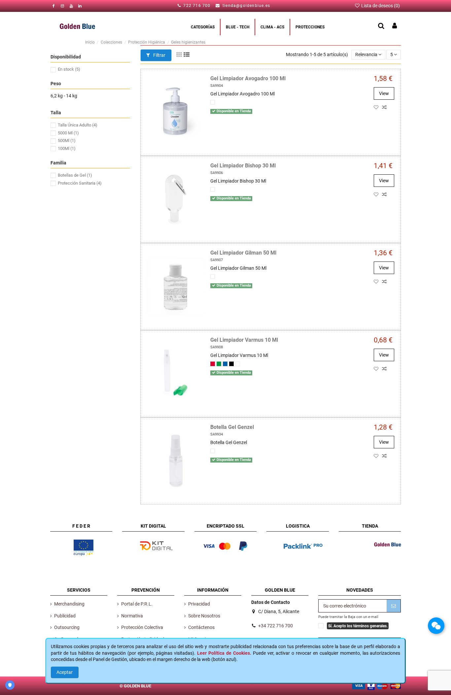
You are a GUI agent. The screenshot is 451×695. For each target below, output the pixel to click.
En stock (69, 69)
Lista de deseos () (380, 5)
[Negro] (231, 364)
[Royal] (225, 364)
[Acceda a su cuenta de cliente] (394, 26)
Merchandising (69, 604)
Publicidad (65, 615)
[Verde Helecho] (219, 364)
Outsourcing (67, 627)
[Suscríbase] (393, 606)
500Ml (67, 140)
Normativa (132, 615)
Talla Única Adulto (77, 124)
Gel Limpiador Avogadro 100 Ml (248, 78)
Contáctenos (201, 627)
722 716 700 (197, 5)
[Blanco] (212, 276)
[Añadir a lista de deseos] (378, 107)
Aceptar (64, 672)
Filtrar (158, 55)
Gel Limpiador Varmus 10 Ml (244, 340)
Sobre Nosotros (204, 615)
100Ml (67, 148)
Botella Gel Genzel (232, 427)
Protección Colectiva (142, 627)
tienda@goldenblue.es (246, 5)
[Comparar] (385, 107)
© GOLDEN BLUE (135, 685)
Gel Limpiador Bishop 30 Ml (243, 165)
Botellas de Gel (75, 175)
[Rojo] (212, 364)
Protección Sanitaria (80, 183)
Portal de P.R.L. (137, 604)
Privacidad (199, 604)
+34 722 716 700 (275, 625)
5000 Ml (68, 132)
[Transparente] (212, 102)
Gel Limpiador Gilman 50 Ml (243, 253)
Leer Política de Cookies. (224, 653)
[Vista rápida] (391, 107)
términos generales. (370, 625)
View (384, 93)
